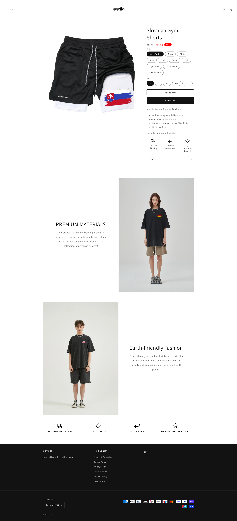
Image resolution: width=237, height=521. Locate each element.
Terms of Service (101, 471)
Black (170, 54)
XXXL (187, 83)
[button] (6, 10)
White (182, 54)
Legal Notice (99, 481)
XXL (176, 83)
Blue (163, 60)
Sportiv (51, 515)
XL (167, 83)
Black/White (155, 54)
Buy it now (170, 100)
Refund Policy (100, 462)
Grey (151, 60)
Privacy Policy (100, 466)
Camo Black (171, 66)
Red (186, 60)
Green (174, 60)
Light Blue (154, 66)
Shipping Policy (100, 476)
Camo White (155, 72)
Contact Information (103, 457)
